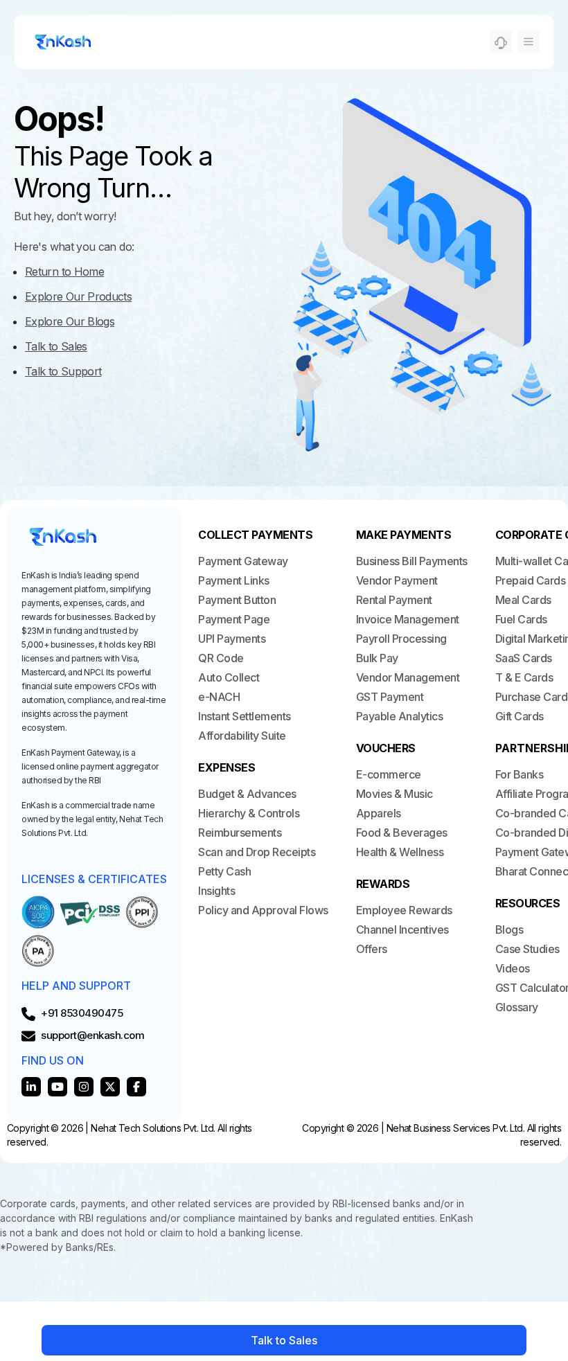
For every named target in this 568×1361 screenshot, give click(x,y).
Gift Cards (519, 716)
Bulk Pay (377, 658)
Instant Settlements (244, 716)
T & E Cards (524, 677)
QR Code (221, 658)
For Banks (519, 774)
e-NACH (219, 697)
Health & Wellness (400, 852)
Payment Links (233, 580)
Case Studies (527, 949)
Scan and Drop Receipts (256, 852)
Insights (216, 891)
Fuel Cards (521, 619)
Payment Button (237, 600)
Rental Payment (394, 600)
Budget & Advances (247, 794)
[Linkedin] (31, 1086)
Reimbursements (239, 832)
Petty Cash (224, 871)
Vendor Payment (397, 580)
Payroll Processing (401, 639)
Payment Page (233, 619)
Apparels (378, 813)
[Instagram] (84, 1086)
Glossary (516, 1007)
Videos (512, 968)
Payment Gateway (243, 561)
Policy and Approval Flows (263, 910)
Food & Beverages (401, 832)
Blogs (509, 929)
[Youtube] (57, 1086)
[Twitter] (110, 1086)
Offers (371, 949)
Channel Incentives (402, 929)
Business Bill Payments (412, 561)
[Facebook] (136, 1086)
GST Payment (390, 697)
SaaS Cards (523, 658)
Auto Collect (228, 677)
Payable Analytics (399, 716)
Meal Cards (523, 600)
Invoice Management (407, 619)
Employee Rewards (404, 910)
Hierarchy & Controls (248, 813)
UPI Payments (231, 639)
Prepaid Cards (530, 580)
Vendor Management (408, 677)
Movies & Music (394, 794)
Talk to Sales (284, 1340)
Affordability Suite (242, 735)
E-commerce (388, 774)
